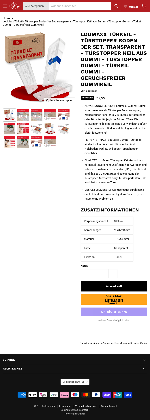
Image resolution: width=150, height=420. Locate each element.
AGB (35, 406)
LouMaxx (91, 90)
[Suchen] (116, 6)
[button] (9, 115)
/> (114, 296)
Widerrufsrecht (109, 406)
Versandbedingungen (86, 406)
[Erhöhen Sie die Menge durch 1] (112, 273)
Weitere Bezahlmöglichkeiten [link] (114, 320)
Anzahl (84, 266)
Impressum (65, 406)
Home (6, 18)
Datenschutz (48, 406)
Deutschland (73, 381)
